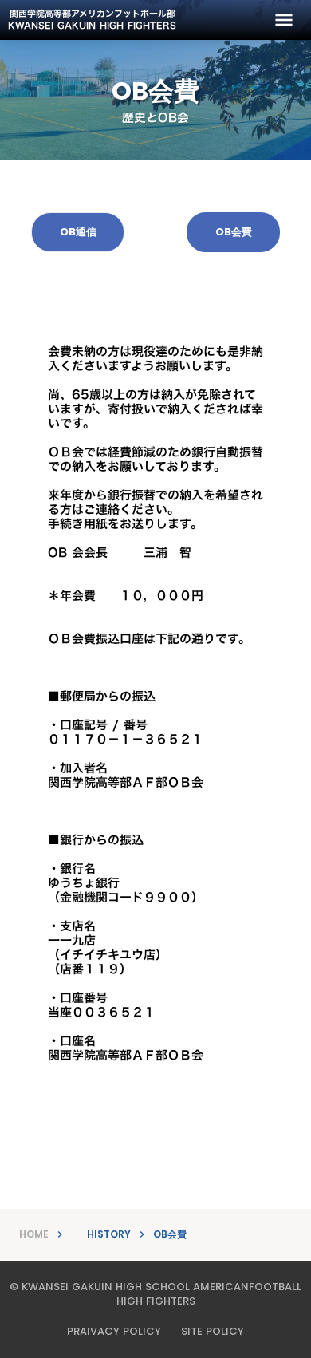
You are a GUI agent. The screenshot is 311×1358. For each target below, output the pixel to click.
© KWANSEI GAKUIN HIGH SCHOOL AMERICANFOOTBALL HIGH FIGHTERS (155, 1294)
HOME (34, 1234)
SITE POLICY (212, 1331)
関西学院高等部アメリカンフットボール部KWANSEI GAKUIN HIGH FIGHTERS (92, 20)
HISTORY (109, 1234)
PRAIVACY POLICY (114, 1331)
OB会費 (170, 1234)
